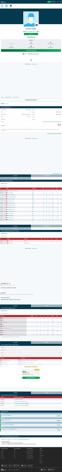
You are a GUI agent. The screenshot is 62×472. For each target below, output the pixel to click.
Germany (2, 456)
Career (41, 462)
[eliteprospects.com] (3, 2)
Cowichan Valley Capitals (11, 196)
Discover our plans (31, 50)
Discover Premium (31, 377)
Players (15, 342)
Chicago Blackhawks (30, 450)
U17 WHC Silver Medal (19, 399)
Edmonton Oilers (29, 453)
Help (40, 453)
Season (15, 392)
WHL (33, 194)
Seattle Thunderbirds (11, 194)
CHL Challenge (26, 243)
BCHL (33, 196)
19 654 (25, 53)
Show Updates (31, 37)
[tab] (15, 175)
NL (14, 458)
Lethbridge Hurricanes (11, 205)
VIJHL (33, 192)
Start (2, 97)
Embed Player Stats (56, 173)
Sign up (49, 1)
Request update (57, 133)
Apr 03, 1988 (27, 109)
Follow (31, 34)
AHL (33, 215)
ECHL (34, 31)
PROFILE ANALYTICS (34, 53)
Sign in (54, 1)
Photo (41, 456)
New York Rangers (30, 455)
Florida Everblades (10, 217)
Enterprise (41, 461)
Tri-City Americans (10, 213)
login (11, 299)
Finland (2, 455)
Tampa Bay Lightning (5, 424)
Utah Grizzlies (28, 31)
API (40, 458)
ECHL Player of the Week (19, 405)
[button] (31, 34)
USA (1, 453)
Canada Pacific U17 (10, 201)
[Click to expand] (61, 345)
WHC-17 (33, 201)
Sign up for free (4, 299)
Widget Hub (42, 450)
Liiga (14, 456)
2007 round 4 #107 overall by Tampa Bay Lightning (52, 121)
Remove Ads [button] (34, 64)
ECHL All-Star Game (18, 403)
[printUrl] (31, 60)
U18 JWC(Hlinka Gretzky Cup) (7, 328)
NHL (14, 450)
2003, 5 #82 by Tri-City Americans (11, 439)
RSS (40, 459)
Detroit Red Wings (30, 452)
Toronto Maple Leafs (30, 458)
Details (58, 415)
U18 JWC (25, 240)
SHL (14, 453)
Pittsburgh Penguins (30, 456)
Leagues (15, 305)
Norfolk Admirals (10, 215)
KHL (14, 452)
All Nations (2, 458)
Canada (28, 116)
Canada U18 (10, 240)
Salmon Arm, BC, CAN (26, 114)
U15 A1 (33, 190)
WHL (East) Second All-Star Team (21, 401)
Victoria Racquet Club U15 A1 (12, 190)
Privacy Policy (42, 455)
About (41, 452)
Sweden (2, 450)
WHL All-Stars (10, 243)
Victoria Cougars (10, 192)
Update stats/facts (32, 99)
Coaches (15, 178)
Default (15, 175)
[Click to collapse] (61, 181)
